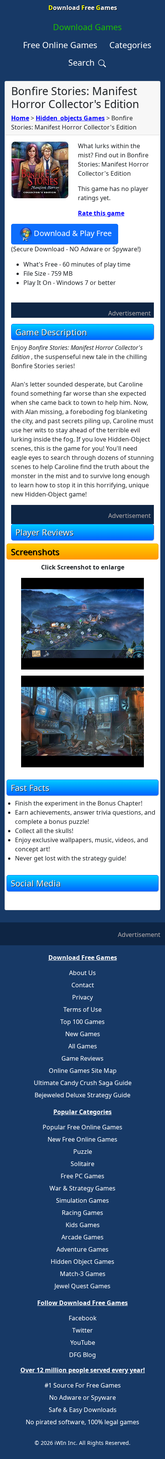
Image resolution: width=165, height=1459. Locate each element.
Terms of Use (82, 1009)
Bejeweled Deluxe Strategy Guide (82, 1095)
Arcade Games (82, 1237)
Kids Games (83, 1225)
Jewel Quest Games (82, 1286)
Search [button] (82, 62)
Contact (82, 985)
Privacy (82, 997)
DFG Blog (82, 1355)
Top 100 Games (82, 1021)
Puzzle (82, 1151)
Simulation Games (82, 1200)
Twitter (82, 1330)
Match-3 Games (83, 1274)
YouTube (82, 1342)
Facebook (83, 1318)
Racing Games (82, 1212)
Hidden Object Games (82, 1261)
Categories (130, 44)
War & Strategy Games (83, 1188)
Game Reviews (82, 1058)
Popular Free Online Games (82, 1127)
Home (20, 118)
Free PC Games (82, 1176)
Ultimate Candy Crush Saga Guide (83, 1083)
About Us (82, 973)
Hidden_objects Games (70, 118)
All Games (82, 1046)
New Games (82, 1034)
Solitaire (82, 1164)
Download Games (87, 26)
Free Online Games (60, 44)
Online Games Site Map (83, 1070)
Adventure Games (82, 1249)
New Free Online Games (82, 1139)
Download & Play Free (73, 233)
